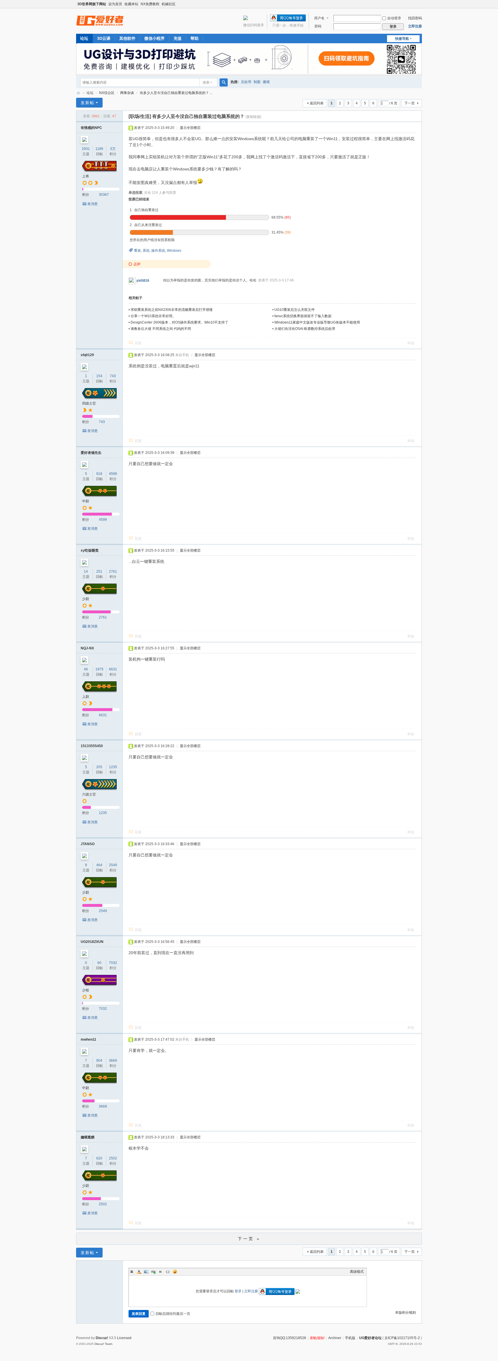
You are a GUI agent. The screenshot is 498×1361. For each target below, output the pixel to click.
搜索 (206, 82)
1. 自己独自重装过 (144, 210)
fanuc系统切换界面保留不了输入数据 (302, 316)
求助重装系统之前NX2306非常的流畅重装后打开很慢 (172, 310)
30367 (104, 195)
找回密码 (415, 18)
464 (99, 865)
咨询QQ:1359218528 (289, 1338)
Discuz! (102, 1338)
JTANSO (88, 844)
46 (86, 669)
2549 (113, 865)
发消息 (92, 204)
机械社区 (169, 4)
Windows (174, 251)
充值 (177, 38)
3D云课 (103, 38)
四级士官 (89, 403)
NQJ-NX (87, 648)
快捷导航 (402, 39)
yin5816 (142, 281)
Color (139, 1271)
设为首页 (115, 4)
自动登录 (394, 18)
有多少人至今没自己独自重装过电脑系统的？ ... (176, 93)
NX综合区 (106, 93)
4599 (113, 474)
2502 (113, 1158)
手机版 (350, 1338)
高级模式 (357, 1272)
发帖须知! (317, 1338)
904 (99, 1061)
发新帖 (88, 102)
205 (99, 767)
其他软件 (127, 38)
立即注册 (415, 26)
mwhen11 (88, 1039)
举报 (410, 343)
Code (168, 1271)
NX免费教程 (150, 4)
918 (99, 474)
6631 (113, 669)
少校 (85, 990)
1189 (99, 149)
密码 (317, 26)
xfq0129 (87, 355)
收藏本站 (131, 4)
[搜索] (224, 82)
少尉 (85, 599)
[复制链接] (253, 117)
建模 (266, 82)
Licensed (124, 1338)
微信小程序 (154, 38)
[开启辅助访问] (420, 4)
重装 (137, 251)
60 (99, 963)
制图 (257, 82)
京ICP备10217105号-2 (402, 1338)
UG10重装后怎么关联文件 (294, 310)
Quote (160, 1271)
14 (86, 571)
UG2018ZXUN (92, 942)
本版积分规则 (405, 1313)
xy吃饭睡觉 (90, 550)
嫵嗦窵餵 (88, 1137)
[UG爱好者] (100, 20)
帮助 (194, 38)
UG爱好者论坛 (370, 1338)
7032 (113, 963)
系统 (146, 251)
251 (99, 571)
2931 (86, 149)
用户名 (319, 18)
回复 (138, 343)
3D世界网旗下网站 (91, 4)
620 (99, 1158)
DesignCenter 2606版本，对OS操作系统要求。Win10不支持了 (179, 322)
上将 (85, 176)
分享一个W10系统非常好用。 (153, 316)
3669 (113, 1061)
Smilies (175, 1271)
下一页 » (249, 1238)
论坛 (84, 38)
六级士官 (89, 794)
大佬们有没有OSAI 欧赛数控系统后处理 (304, 329)
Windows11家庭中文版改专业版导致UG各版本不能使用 (317, 322)
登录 (238, 1291)
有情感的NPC (91, 128)
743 (113, 376)
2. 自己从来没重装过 (146, 225)
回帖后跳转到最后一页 (173, 1314)
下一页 (409, 103)
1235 (113, 767)
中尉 (85, 501)
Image (146, 1271)
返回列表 (317, 103)
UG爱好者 (78, 93)
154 (99, 376)
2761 (113, 571)
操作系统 (158, 251)
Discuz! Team (103, 1343)
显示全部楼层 (190, 128)
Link (153, 1271)
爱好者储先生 (91, 453)
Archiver (334, 1338)
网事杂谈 (127, 93)
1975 (99, 669)
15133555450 (92, 746)
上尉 (85, 697)
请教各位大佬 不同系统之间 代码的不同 (161, 329)
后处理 (246, 82)
